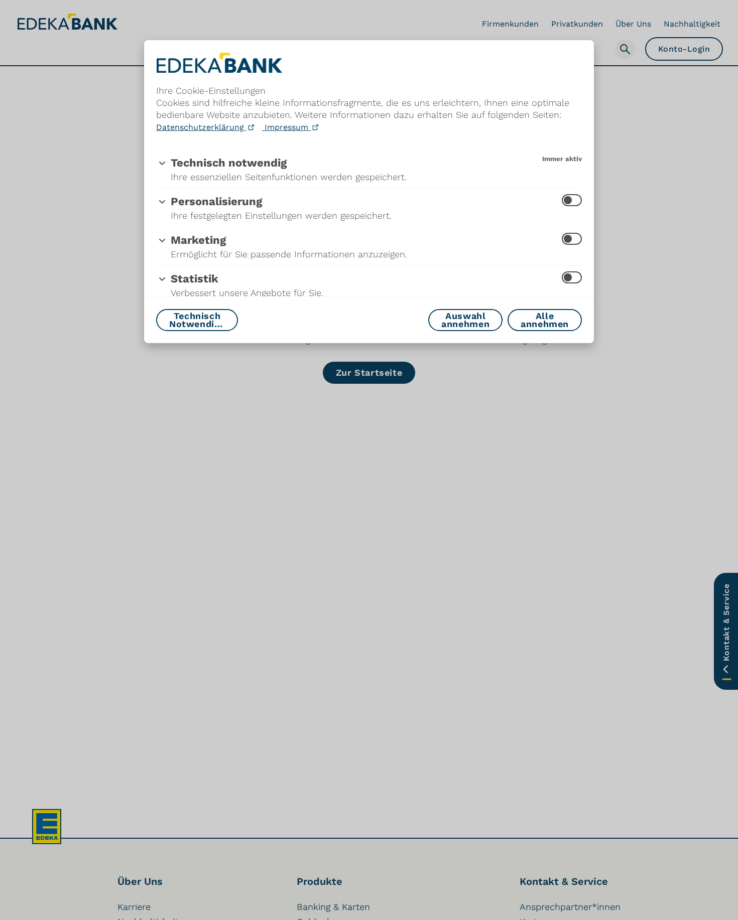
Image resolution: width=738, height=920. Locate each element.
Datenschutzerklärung (201, 127)
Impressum (286, 127)
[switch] (572, 200)
